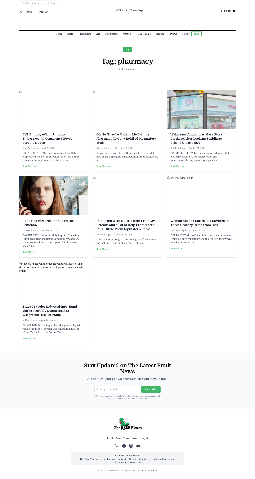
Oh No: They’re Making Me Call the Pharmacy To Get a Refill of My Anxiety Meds (126, 138)
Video (185, 34)
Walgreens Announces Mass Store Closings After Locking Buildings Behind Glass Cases (196, 138)
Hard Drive (49, 3)
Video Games (111, 34)
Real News (85, 34)
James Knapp (103, 234)
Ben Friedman (177, 148)
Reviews (173, 34)
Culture (127, 34)
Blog (98, 34)
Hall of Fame (144, 34)
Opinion (159, 34)
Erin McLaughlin (179, 230)
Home (59, 34)
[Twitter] (221, 11)
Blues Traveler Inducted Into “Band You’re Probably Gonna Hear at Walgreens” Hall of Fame (49, 311)
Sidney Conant (104, 148)
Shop (196, 34)
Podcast (43, 12)
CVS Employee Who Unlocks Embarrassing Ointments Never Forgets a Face (47, 138)
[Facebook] (225, 11)
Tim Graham (29, 230)
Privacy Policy (149, 470)
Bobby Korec (29, 320)
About (29, 12)
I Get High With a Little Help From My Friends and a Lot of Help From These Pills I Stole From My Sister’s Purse (125, 225)
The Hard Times (30, 3)
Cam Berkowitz (30, 148)
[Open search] (21, 11)
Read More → (29, 166)
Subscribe (151, 389)
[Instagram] (229, 11)
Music (70, 34)
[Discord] (234, 11)
